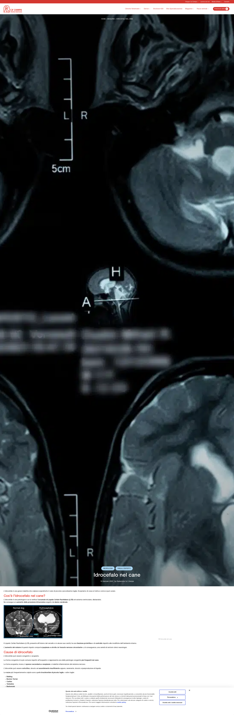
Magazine (111, 19)
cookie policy (121, 702)
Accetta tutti (172, 692)
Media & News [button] (216, 1)
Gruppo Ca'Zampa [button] (191, 1)
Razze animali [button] (202, 9)
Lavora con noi (205, 1)
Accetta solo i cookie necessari (172, 702)
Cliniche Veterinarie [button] (132, 9)
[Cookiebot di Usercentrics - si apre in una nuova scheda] (54, 711)
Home (103, 19)
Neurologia (108, 568)
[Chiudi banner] (189, 690)
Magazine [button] (188, 9)
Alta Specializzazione (174, 9)
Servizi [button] (146, 9)
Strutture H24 (158, 9)
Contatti (226, 1)
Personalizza (70, 711)
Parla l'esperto (124, 568)
